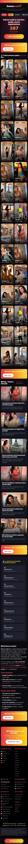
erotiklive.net (6, 683)
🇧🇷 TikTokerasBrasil (20, 786)
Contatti (17, 811)
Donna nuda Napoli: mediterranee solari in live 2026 (12, 509)
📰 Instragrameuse (5, 813)
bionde (11, 667)
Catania (17, 771)
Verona (16, 775)
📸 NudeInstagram (5, 811)
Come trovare (18, 796)
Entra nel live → (14, 741)
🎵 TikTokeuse (4, 815)
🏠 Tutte (4, 14)
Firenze (7, 665)
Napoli (22, 663)
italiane (22, 665)
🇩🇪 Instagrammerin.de (20, 782)
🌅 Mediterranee (5, 753)
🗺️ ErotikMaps (18, 788)
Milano (18, 663)
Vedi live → (23, 56)
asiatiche (16, 667)
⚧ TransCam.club (5, 794)
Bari (16, 769)
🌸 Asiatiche (4, 758)
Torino (3, 665)
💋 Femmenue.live (5, 809)
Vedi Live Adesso (14, 36)
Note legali (17, 804)
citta (9, 663)
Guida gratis (18, 798)
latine (21, 667)
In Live (11, 14)
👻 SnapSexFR (4, 818)
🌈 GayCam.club (5, 796)
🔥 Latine (3, 760)
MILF (7, 669)
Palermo (17, 760)
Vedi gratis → (23, 1)
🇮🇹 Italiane (17, 14)
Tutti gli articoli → (20, 382)
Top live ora (4, 784)
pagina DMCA (5, 834)
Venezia (17, 773)
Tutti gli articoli (18, 794)
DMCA (16, 809)
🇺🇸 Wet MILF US (5, 801)
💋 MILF (3, 762)
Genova (17, 762)
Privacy (17, 807)
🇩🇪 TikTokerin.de (19, 784)
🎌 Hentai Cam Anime (6, 798)
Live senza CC (4, 788)
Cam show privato (5, 786)
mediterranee (5, 667)
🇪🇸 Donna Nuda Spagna (7, 807)
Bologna (17, 764)
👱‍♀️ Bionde (3, 756)
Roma (13, 663)
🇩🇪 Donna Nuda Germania (5, 804)
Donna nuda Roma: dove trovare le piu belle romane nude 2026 (13, 456)
